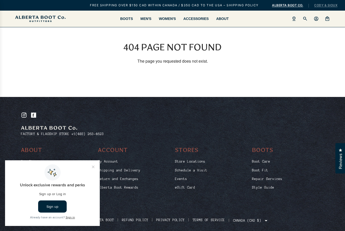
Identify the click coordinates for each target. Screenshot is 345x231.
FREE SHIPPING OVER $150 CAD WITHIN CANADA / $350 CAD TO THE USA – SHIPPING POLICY (174, 5)
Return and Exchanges (118, 179)
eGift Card (185, 187)
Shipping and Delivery (119, 170)
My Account (108, 161)
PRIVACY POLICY (170, 220)
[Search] (305, 18)
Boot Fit (260, 170)
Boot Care (261, 161)
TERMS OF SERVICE (209, 220)
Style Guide (263, 187)
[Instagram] (24, 115)
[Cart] (327, 18)
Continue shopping (172, 77)
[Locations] (294, 18)
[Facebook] (34, 115)
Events (181, 179)
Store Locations (190, 161)
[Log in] (316, 18)
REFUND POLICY (135, 220)
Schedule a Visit (191, 170)
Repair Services (267, 179)
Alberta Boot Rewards (118, 187)
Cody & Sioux (325, 5)
